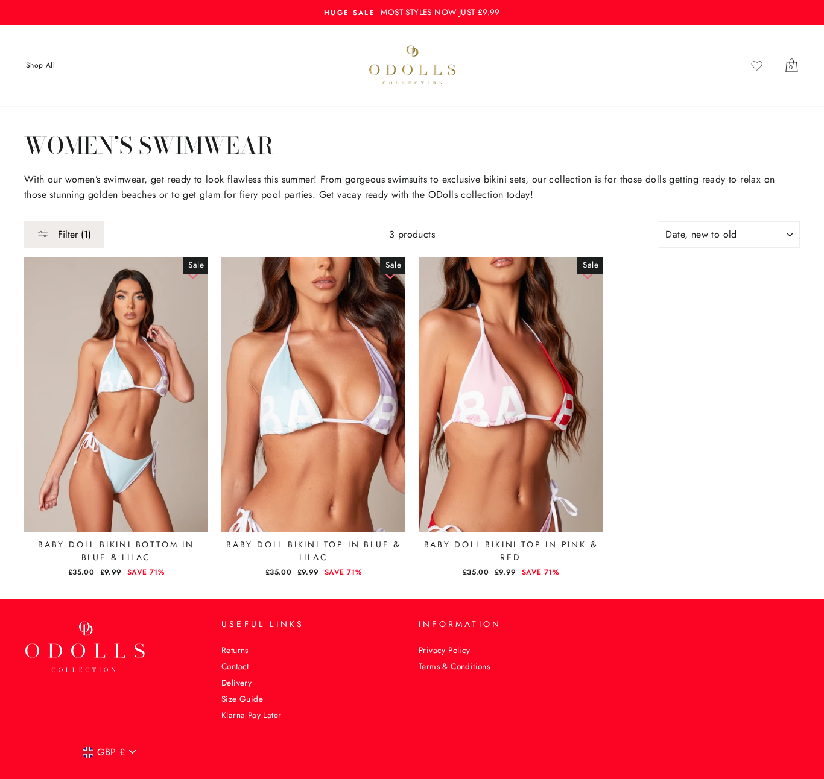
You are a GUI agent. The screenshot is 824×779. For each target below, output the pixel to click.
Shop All (40, 65)
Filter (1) (73, 234)
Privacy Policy (445, 650)
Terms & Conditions (454, 666)
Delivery (236, 682)
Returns (235, 650)
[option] (412, 12)
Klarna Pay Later (251, 715)
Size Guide (242, 699)
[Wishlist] (757, 65)
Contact (235, 666)
